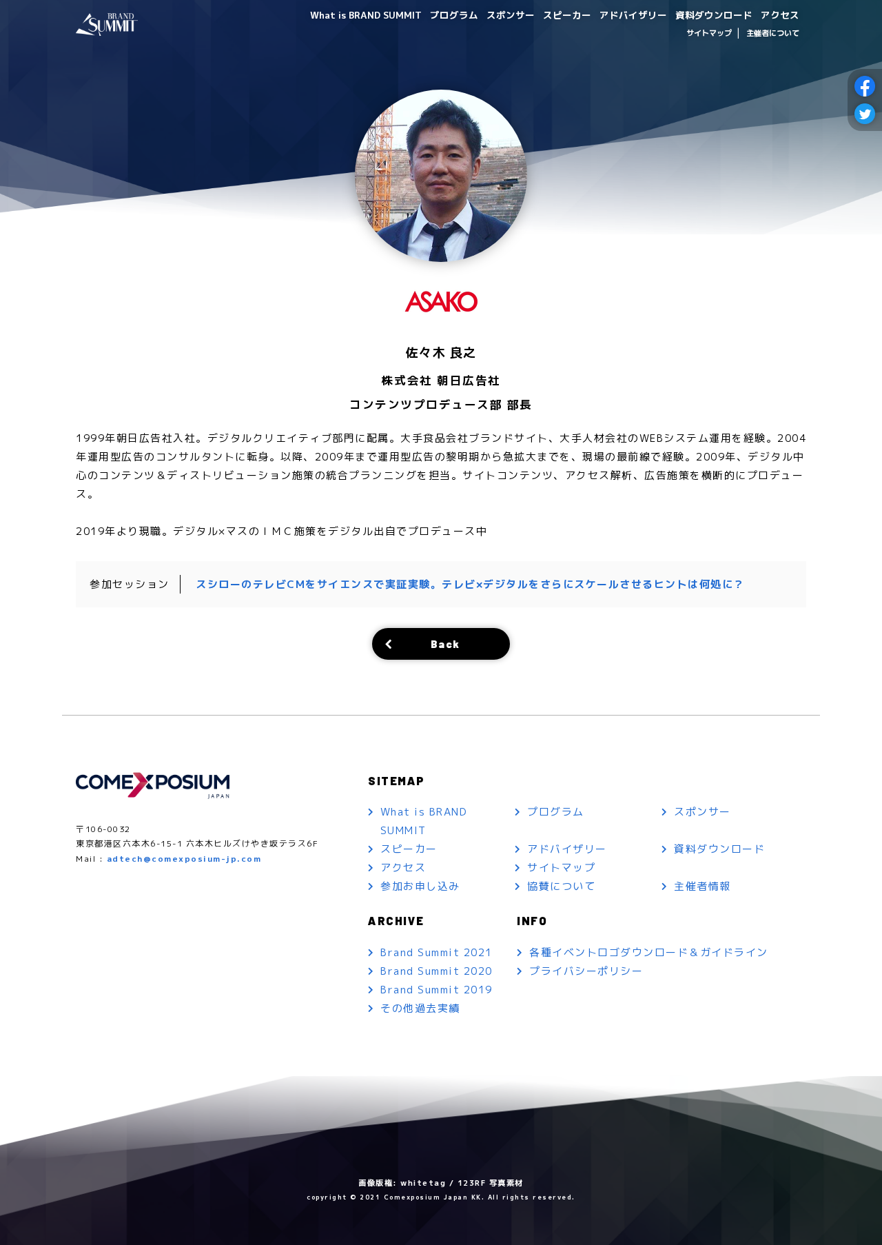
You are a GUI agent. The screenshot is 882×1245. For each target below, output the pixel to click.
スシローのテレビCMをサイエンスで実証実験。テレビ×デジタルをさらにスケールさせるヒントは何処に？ (470, 584)
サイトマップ (709, 33)
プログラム (454, 14)
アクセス (780, 14)
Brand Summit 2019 (436, 989)
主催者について (772, 33)
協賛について (561, 886)
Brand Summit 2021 (436, 952)
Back (445, 643)
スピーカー (567, 14)
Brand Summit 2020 (436, 971)
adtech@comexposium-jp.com (184, 858)
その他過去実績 (420, 1008)
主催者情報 (702, 886)
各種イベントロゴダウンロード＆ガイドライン (648, 952)
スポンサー (510, 14)
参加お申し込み (420, 886)
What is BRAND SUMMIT (366, 14)
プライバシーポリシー (586, 971)
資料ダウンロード (713, 14)
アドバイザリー (633, 14)
